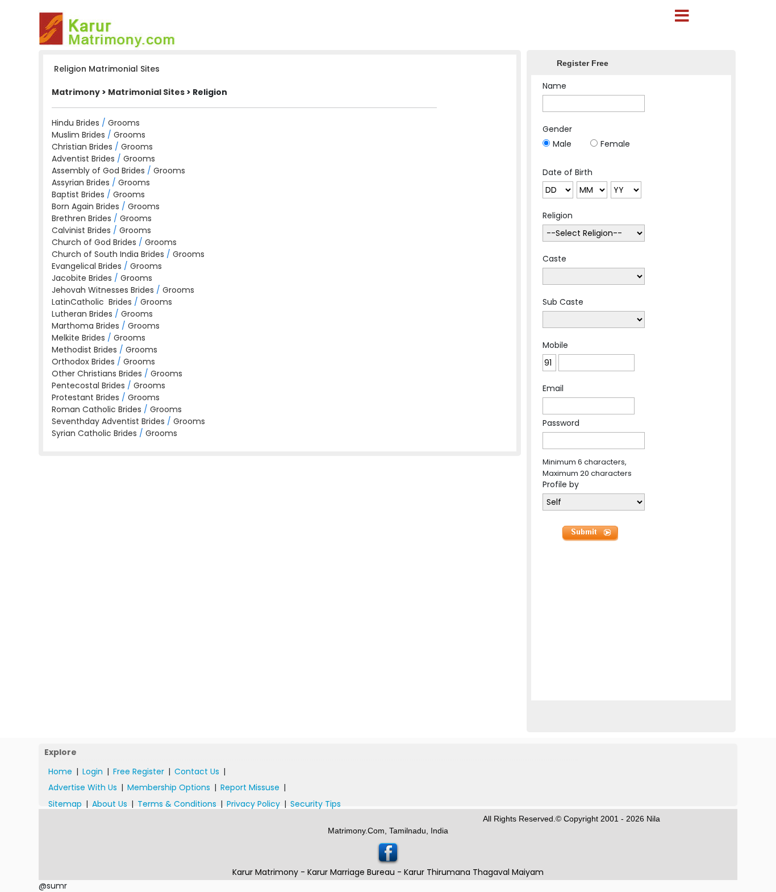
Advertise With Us (82, 787)
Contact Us (196, 771)
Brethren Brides (81, 218)
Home (60, 771)
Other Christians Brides (97, 373)
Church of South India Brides (108, 254)
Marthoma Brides (85, 325)
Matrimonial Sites (146, 92)
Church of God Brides (94, 242)
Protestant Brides (85, 397)
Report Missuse (249, 787)
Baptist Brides (78, 194)
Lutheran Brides (82, 314)
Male (562, 144)
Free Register (138, 771)
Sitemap (65, 804)
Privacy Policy (253, 804)
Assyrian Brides (81, 182)
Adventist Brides (83, 158)
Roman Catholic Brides (96, 409)
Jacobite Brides (82, 278)
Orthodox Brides (83, 361)
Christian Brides (82, 146)
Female (615, 144)
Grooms (124, 122)
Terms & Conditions (176, 804)
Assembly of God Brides (98, 170)
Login (92, 771)
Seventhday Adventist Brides (108, 421)
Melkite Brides (78, 337)
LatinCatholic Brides (92, 302)
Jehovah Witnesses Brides (103, 290)
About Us (109, 804)
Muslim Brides (78, 134)
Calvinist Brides (81, 230)
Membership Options (168, 787)
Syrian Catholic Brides (94, 433)
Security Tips (315, 804)
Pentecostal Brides (88, 385)
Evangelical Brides (87, 266)
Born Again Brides (85, 206)
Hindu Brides (75, 122)
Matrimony (76, 92)
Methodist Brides (84, 349)
